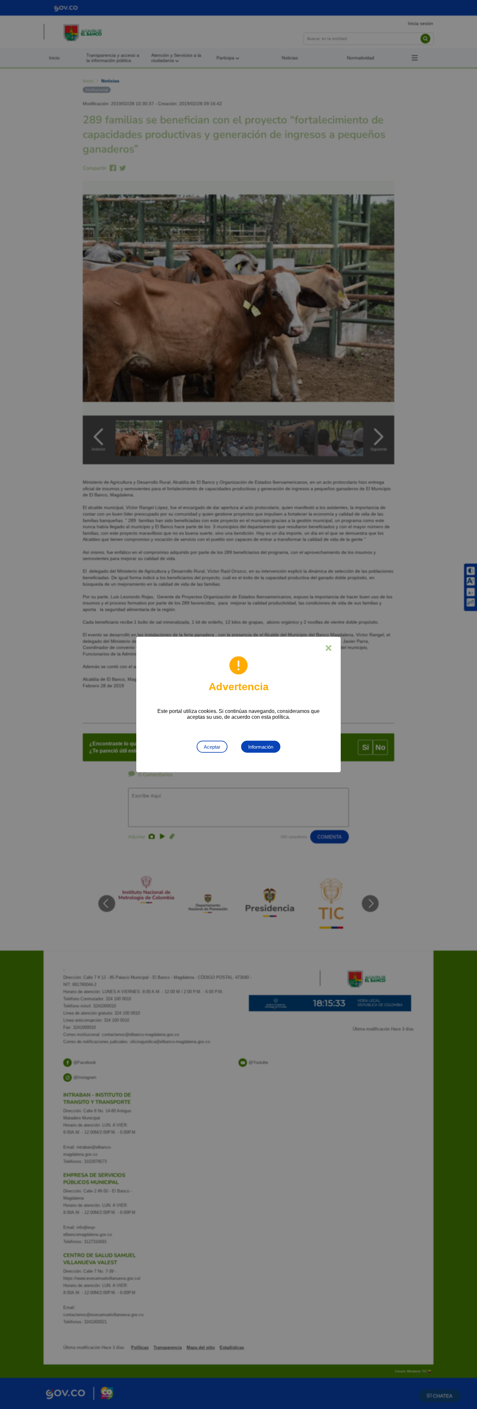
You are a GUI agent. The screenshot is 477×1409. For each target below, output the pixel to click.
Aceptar (212, 747)
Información (260, 747)
